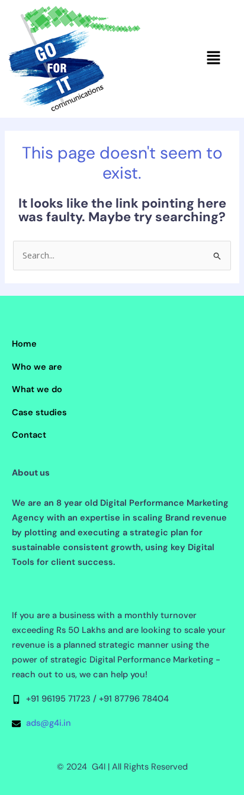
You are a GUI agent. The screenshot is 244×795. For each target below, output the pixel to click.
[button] (213, 59)
